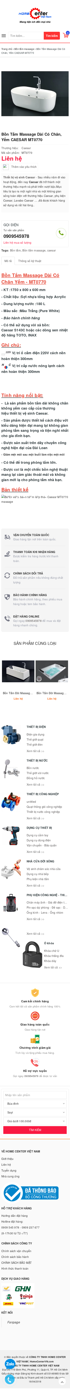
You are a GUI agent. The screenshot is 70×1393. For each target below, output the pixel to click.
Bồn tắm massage (34, 250)
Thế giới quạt (35, 739)
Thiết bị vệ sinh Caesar (19, 177)
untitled (31, 802)
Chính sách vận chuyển (16, 1251)
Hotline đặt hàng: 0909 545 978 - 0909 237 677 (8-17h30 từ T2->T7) (20, 1227)
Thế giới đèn (35, 744)
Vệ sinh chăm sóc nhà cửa (43, 869)
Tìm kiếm (52, 36)
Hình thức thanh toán (14, 1268)
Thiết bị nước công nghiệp (43, 812)
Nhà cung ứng (10, 1176)
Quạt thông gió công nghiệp (44, 807)
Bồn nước (33, 768)
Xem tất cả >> (35, 751)
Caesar (26, 148)
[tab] (8, 261)
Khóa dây (50, 961)
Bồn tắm (15, 250)
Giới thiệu (7, 1159)
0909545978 (16, 236)
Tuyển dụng (9, 1170)
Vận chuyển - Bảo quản (42, 845)
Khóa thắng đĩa (54, 956)
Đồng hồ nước (36, 778)
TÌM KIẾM (35, 1130)
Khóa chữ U (51, 951)
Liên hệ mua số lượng (17, 242)
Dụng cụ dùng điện (39, 840)
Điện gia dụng (35, 734)
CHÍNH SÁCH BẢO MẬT (16, 1263)
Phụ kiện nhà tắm (38, 879)
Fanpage (13, 1322)
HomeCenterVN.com (41, 1361)
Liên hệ (6, 1164)
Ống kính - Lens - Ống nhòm (45, 912)
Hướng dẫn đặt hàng (14, 1216)
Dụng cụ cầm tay (37, 835)
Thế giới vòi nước (38, 773)
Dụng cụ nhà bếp (38, 874)
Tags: (5, 250)
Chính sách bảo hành (15, 1257)
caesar (51, 250)
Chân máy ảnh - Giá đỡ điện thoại (48, 902)
